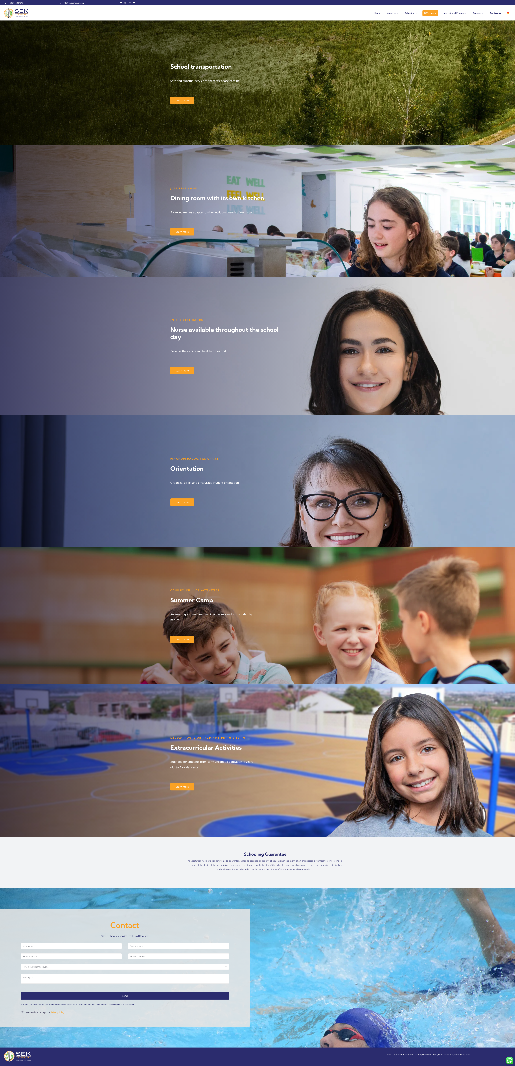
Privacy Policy (58, 1012)
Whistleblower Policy (462, 1055)
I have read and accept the (44, 1012)
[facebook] (121, 2)
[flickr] (129, 2)
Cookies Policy (449, 1055)
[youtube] (134, 2)
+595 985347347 (16, 3)
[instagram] (125, 2)
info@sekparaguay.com (73, 3)
